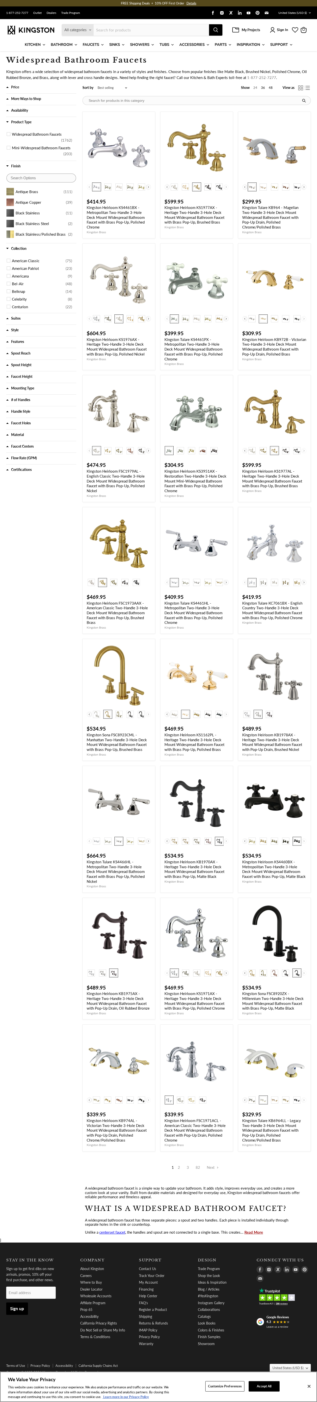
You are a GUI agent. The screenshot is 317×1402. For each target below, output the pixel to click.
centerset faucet (112, 1232)
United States (292, 13)
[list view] (307, 87)
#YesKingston (208, 1296)
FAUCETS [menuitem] (91, 44)
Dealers (51, 13)
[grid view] (300, 87)
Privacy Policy (149, 1337)
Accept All (264, 1386)
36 (263, 88)
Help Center (148, 1296)
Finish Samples (209, 1337)
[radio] (96, 186)
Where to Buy (91, 1282)
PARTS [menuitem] (221, 44)
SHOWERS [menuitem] (139, 44)
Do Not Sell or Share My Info (102, 1330)
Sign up (17, 1308)
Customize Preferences (225, 1386)
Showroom (206, 1344)
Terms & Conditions (95, 1337)
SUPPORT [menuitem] (279, 44)
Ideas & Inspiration (212, 1282)
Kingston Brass (96, 232)
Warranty (146, 1344)
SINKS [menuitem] (114, 44)
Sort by (87, 88)
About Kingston (92, 1269)
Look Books (206, 1323)
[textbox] (41, 178)
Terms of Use (15, 1366)
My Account (148, 1282)
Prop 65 (86, 1309)
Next (211, 1167)
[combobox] (151, 30)
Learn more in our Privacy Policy (126, 1397)
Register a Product (153, 1309)
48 (271, 88)
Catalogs (204, 1316)
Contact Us (147, 1269)
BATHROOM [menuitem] (62, 44)
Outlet (37, 13)
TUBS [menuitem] (164, 44)
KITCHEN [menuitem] (33, 44)
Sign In (282, 29)
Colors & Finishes (211, 1330)
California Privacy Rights (98, 1323)
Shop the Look (209, 1276)
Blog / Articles (208, 1289)
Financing (146, 1289)
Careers (86, 1276)
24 (255, 88)
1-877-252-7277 (17, 13)
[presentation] (148, 187)
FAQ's (143, 1303)
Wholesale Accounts (95, 1296)
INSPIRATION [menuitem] (248, 44)
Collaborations (209, 1309)
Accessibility (89, 1316)
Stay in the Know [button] (30, 1260)
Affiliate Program (93, 1303)
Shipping (145, 1316)
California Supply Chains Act (98, 1366)
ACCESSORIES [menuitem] (192, 44)
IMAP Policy (148, 1330)
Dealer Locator (91, 1289)
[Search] (215, 30)
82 (198, 1167)
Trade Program (70, 13)
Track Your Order (151, 1276)
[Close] (309, 1386)
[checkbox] (42, 137)
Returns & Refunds (153, 1323)
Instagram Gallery (211, 1303)
